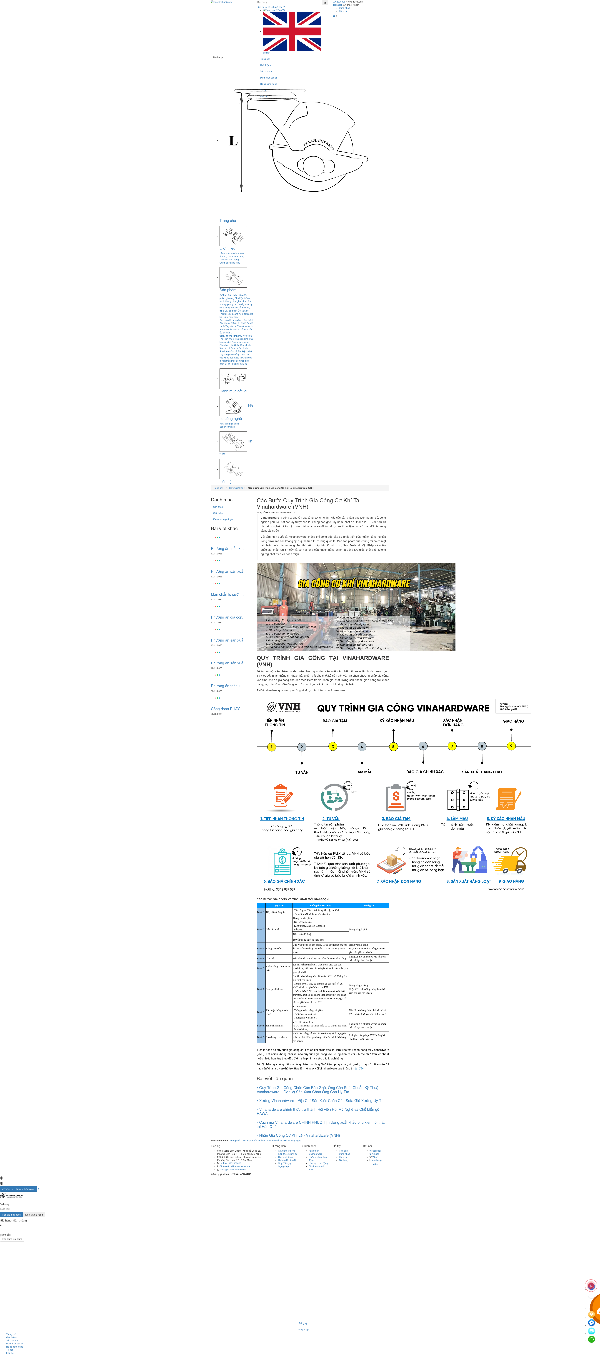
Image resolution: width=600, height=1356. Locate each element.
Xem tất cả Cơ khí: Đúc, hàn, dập (236, 315)
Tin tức (263, 90)
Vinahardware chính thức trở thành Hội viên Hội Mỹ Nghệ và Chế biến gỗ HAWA (318, 1111)
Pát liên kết (236, 307)
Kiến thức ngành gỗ (223, 519)
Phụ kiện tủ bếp (245, 351)
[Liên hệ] (591, 1314)
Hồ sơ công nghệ (269, 83)
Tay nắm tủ (231, 326)
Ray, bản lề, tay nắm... (231, 320)
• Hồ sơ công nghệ (292, 1140)
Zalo (375, 1163)
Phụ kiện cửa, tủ (228, 351)
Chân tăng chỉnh (242, 345)
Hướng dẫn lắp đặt (287, 1160)
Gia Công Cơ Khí (286, 1150)
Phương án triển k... (227, 548)
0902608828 (339, 1)
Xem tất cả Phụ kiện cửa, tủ (233, 363)
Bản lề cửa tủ (239, 323)
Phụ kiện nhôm (227, 338)
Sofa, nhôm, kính (229, 335)
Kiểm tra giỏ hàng (34, 1214)
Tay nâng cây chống (230, 354)
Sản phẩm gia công (233, 296)
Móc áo (235, 360)
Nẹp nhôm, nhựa (240, 341)
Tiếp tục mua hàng (11, 1214)
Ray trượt (248, 320)
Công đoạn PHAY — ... (230, 708)
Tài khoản (337, 4)
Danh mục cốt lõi (233, 391)
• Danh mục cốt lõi (273, 1140)
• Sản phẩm (258, 1140)
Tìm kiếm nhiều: (219, 1140)
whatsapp (376, 1160)
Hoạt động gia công (229, 423)
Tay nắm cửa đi (244, 326)
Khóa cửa (228, 357)
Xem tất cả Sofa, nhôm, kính (234, 348)
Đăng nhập (344, 7)
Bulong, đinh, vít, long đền (235, 309)
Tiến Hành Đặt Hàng (12, 1238)
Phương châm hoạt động (232, 256)
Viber (375, 1156)
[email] (591, 1322)
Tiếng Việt (280, 10)
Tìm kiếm (343, 1150)
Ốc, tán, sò (243, 310)
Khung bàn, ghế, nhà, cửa (238, 301)
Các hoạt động (285, 1156)
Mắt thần (226, 360)
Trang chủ (228, 220)
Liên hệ (226, 481)
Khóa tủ (238, 357)
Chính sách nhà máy (230, 262)
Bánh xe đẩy (226, 329)
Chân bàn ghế (227, 345)
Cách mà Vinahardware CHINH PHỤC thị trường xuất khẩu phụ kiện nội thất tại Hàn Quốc (321, 1124)
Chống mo (244, 360)
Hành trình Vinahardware (232, 253)
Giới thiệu (227, 248)
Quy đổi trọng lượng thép (285, 1165)
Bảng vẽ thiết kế (227, 426)
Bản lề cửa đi (226, 323)
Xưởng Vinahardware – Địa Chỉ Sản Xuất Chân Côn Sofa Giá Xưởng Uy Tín (321, 1100)
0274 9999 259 (235, 1166)
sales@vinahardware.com (233, 1169)
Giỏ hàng (343, 1160)
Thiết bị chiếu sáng (229, 313)
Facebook (376, 1150)
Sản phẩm (228, 289)
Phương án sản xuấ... (229, 571)
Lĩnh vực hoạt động (229, 259)
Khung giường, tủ (228, 304)
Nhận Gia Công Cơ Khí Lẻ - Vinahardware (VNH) (299, 1135)
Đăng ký (343, 11)
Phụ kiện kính (241, 338)
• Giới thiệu (246, 1140)
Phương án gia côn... (228, 617)
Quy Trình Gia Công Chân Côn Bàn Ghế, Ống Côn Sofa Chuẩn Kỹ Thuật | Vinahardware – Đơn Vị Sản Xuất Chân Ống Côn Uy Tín (319, 1089)
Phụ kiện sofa (245, 335)
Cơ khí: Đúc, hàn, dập (231, 295)
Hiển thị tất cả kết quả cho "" (271, 6)
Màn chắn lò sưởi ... (227, 594)
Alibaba (375, 1153)
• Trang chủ (234, 1140)
